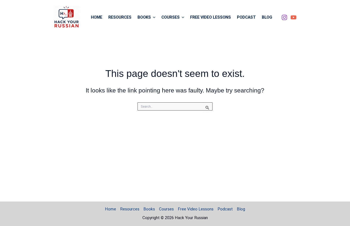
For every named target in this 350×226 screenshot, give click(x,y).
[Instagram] (284, 17)
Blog (267, 17)
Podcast (246, 17)
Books (144, 17)
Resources (119, 17)
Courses (170, 17)
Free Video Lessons (210, 17)
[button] (153, 17)
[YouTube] (293, 17)
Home (96, 17)
